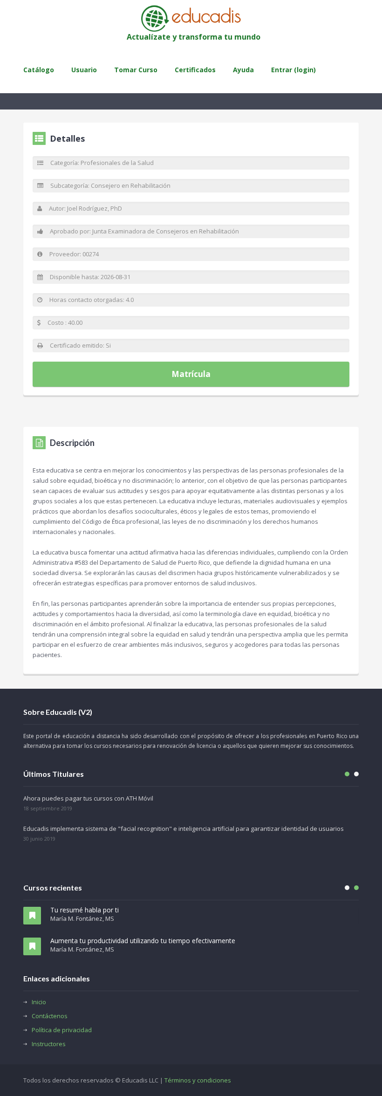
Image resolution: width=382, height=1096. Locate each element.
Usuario (84, 69)
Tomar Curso (135, 69)
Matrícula (191, 374)
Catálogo (38, 69)
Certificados (195, 69)
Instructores (49, 1044)
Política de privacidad (62, 1030)
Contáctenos (50, 1016)
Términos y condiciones (197, 1080)
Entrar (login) (293, 69)
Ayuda (243, 69)
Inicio (39, 1002)
